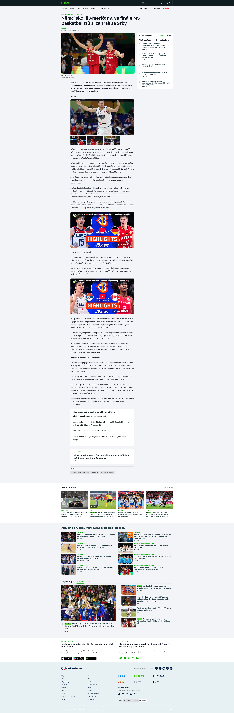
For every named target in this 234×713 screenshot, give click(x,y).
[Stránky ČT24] (121, 676)
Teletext (64, 685)
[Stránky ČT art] (137, 682)
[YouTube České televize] (163, 668)
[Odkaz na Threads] (137, 658)
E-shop (63, 693)
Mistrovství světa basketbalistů (73, 14)
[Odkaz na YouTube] (133, 658)
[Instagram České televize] (156, 668)
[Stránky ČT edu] (156, 682)
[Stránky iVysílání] (158, 676)
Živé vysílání (65, 679)
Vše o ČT (64, 699)
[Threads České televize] (171, 668)
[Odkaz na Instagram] (120, 658)
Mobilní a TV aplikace (68, 696)
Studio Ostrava (92, 685)
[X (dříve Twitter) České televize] (167, 668)
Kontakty (91, 699)
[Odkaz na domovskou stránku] (69, 3)
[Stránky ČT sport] (139, 676)
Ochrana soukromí (84, 709)
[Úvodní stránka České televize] (71, 668)
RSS (171, 709)
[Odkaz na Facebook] (124, 658)
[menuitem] (65, 8)
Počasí (63, 690)
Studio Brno (91, 682)
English (75, 709)
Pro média (91, 676)
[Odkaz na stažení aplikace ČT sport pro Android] (78, 658)
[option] (127, 700)
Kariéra (90, 690)
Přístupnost (94, 709)
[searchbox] (150, 3)
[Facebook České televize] (160, 668)
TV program (65, 676)
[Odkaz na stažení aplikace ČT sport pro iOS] (66, 658)
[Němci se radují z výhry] (98, 53)
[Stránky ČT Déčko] (121, 682)
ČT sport (63, 28)
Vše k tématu (168, 487)
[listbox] (135, 700)
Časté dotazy (92, 696)
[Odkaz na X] (129, 658)
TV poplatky (65, 682)
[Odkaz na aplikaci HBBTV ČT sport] (91, 658)
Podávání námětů (93, 693)
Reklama (90, 679)
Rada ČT (90, 688)
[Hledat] (161, 3)
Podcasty (64, 688)
